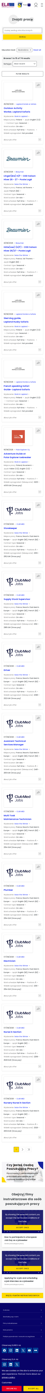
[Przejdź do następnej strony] (22, 1149)
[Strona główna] (12, 5)
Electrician (9, 960)
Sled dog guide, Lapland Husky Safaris (16, 320)
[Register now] (22, 1172)
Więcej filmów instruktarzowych (22, 1295)
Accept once (22, 1227)
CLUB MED (20, 524)
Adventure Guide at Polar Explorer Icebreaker (17, 455)
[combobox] (25, 63)
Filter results (22, 74)
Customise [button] (7, 1382)
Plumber (8, 889)
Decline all (11, 1388)
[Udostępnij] (38, 85)
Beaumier (20, 172)
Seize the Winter (21, 184)
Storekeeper (10, 528)
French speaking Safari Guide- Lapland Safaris (17, 387)
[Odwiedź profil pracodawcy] (18, 91)
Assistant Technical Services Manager (15, 743)
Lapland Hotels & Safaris (26, 104)
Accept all (33, 1388)
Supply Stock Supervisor (17, 599)
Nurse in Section (12, 1031)
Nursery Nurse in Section (17, 1102)
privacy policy (8, 1377)
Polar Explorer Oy (23, 449)
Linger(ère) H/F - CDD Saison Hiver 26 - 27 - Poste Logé (20, 177)
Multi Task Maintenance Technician (17, 817)
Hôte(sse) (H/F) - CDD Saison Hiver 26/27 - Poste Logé (20, 249)
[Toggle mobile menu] (42, 5)
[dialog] (22, 1380)
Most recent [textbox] (19, 64)
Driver (7, 670)
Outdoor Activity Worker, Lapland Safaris (17, 110)
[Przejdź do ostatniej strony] (28, 1149)
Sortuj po (8, 64)
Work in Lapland (20, 116)
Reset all (37, 50)
